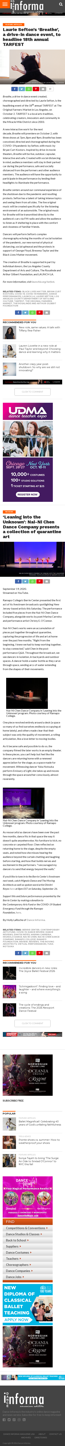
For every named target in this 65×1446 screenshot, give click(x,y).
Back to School (16, 1240)
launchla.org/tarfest (43, 281)
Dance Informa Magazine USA (19, 1434)
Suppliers (12, 1246)
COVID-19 (20, 294)
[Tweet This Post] (21, 88)
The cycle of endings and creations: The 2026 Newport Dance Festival (36, 1007)
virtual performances (32, 944)
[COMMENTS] (50, 88)
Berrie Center (31, 929)
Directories (40, 1437)
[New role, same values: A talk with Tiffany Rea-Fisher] (9, 332)
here (12, 888)
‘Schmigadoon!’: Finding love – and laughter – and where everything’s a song (39, 989)
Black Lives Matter (34, 291)
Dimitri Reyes (22, 934)
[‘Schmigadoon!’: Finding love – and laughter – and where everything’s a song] (9, 991)
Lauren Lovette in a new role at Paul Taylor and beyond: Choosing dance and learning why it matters (39, 348)
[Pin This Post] (35, 88)
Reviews (34, 941)
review (23, 941)
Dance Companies (18, 1271)
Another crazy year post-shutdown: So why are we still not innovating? (39, 367)
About (42, 1434)
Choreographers (17, 1265)
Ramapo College (25, 939)
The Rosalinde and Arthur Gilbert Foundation (29, 304)
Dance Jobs (14, 1277)
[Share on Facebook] (14, 88)
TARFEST (19, 301)
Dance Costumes (17, 1252)
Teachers (12, 1258)
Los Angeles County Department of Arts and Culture (31, 298)
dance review (36, 932)
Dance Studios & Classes (23, 1234)
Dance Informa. (36, 919)
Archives (26, 1437)
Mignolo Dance (12, 937)
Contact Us (55, 1434)
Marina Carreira (41, 934)
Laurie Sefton (44, 296)
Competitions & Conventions (25, 1228)
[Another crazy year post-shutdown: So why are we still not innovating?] (9, 369)
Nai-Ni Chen (30, 937)
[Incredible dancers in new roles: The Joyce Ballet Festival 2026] (9, 973)
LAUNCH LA (28, 296)
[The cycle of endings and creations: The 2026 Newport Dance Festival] (9, 1010)
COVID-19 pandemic (37, 294)
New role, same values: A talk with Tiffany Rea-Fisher (39, 329)
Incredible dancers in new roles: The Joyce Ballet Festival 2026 (38, 970)
